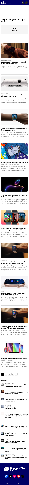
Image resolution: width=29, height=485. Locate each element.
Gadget (2, 93)
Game (5, 405)
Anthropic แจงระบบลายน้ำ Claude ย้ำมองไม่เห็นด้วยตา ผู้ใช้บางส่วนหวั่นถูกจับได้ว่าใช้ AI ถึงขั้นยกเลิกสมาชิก (16, 416)
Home (2, 38)
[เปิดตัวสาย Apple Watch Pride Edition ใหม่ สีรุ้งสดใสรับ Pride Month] (14, 348)
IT (1, 260)
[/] (26, 2)
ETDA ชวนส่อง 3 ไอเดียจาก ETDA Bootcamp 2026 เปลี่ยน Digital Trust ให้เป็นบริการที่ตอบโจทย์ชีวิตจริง (15, 450)
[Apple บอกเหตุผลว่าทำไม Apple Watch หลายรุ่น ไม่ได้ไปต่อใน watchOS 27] (14, 117)
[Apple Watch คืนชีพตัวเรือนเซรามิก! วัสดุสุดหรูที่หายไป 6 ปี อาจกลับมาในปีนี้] (14, 84)
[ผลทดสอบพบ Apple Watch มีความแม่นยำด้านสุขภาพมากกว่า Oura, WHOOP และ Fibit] (14, 250)
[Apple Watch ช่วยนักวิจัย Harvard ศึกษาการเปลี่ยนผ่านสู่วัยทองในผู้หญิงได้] (14, 282)
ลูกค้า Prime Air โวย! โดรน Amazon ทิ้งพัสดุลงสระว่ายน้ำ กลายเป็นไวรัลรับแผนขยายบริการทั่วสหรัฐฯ (16, 457)
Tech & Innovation (4, 60)
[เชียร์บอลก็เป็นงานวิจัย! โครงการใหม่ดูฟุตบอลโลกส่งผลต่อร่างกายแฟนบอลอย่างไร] (14, 151)
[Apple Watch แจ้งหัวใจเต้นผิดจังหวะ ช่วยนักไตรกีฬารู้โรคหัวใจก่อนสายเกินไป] (14, 50)
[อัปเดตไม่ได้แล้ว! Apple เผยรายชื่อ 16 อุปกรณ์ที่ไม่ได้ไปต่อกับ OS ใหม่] (14, 184)
